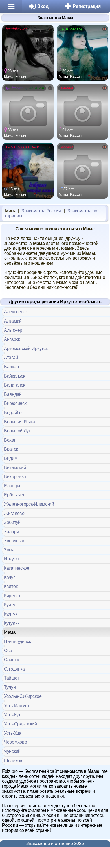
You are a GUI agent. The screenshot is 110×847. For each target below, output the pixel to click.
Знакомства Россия (41, 210)
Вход (43, 6)
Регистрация (87, 6)
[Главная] (11, 6)
